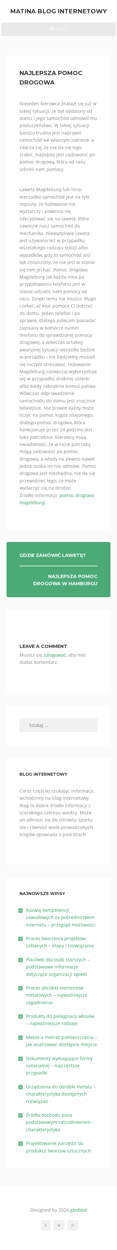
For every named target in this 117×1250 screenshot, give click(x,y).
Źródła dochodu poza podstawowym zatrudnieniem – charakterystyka (60, 1122)
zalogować (55, 655)
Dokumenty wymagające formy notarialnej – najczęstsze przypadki (59, 1065)
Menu (58, 31)
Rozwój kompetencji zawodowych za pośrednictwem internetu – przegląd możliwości (61, 917)
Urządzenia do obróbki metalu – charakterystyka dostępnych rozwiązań (61, 1094)
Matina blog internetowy (58, 11)
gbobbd (78, 1210)
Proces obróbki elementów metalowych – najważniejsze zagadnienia (56, 995)
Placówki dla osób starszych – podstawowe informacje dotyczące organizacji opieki (58, 966)
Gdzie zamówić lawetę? (53, 555)
